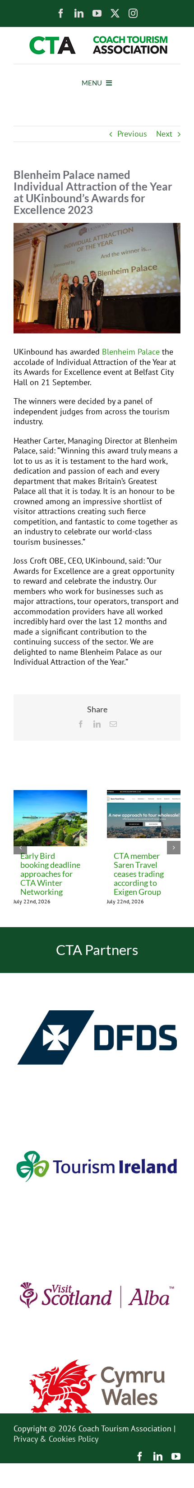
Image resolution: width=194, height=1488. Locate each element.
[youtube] (97, 13)
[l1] (97, 40)
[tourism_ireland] (97, 1106)
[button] (20, 847)
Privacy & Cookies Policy (56, 1439)
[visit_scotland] (97, 1234)
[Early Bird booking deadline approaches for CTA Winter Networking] (50, 795)
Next (164, 134)
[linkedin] (78, 13)
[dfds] (97, 977)
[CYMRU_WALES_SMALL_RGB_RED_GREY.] (97, 1363)
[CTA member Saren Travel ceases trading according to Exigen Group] (143, 795)
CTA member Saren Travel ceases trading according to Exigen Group (139, 874)
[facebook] (60, 13)
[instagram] (133, 13)
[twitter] (115, 13)
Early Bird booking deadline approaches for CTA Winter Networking (50, 874)
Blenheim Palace (131, 351)
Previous (132, 134)
